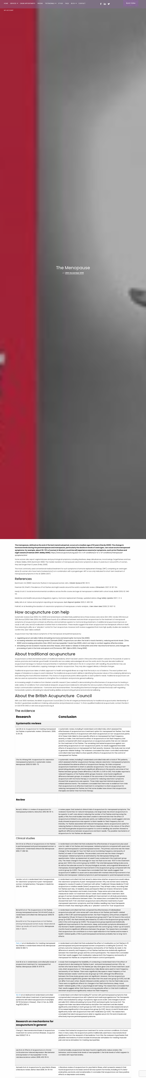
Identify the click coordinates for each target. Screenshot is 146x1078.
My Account (8, 10)
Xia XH (18, 995)
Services (13, 3)
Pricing (40, 3)
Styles (60, 3)
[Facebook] (101, 4)
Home (6, 3)
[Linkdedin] (105, 4)
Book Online (130, 3)
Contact (81, 3)
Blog (73, 3)
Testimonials (50, 3)
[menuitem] (6, 3)
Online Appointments (27, 3)
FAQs (67, 3)
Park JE (19, 943)
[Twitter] (109, 4)
